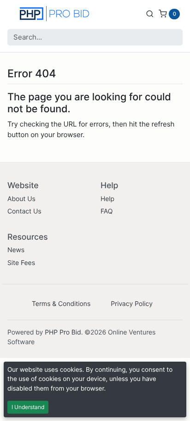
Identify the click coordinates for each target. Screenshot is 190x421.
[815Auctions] (54, 13)
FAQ (107, 211)
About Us (21, 199)
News (15, 250)
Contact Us (24, 211)
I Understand (28, 407)
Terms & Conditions (61, 304)
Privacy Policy (132, 304)
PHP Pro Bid (63, 332)
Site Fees (21, 263)
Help (107, 199)
